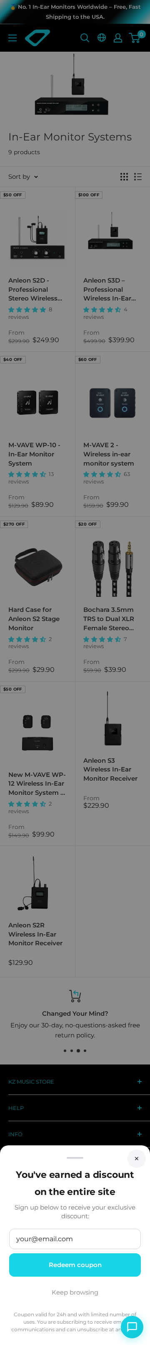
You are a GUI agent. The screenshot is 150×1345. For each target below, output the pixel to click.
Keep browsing (75, 1292)
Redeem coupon (75, 1265)
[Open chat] (132, 1327)
